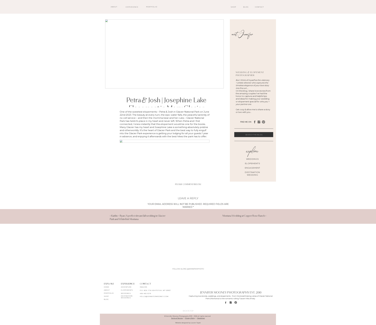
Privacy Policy (190, 318)
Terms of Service (177, 318)
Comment (188, 211)
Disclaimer (201, 318)
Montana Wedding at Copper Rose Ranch (243, 216)
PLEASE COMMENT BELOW (188, 184)
